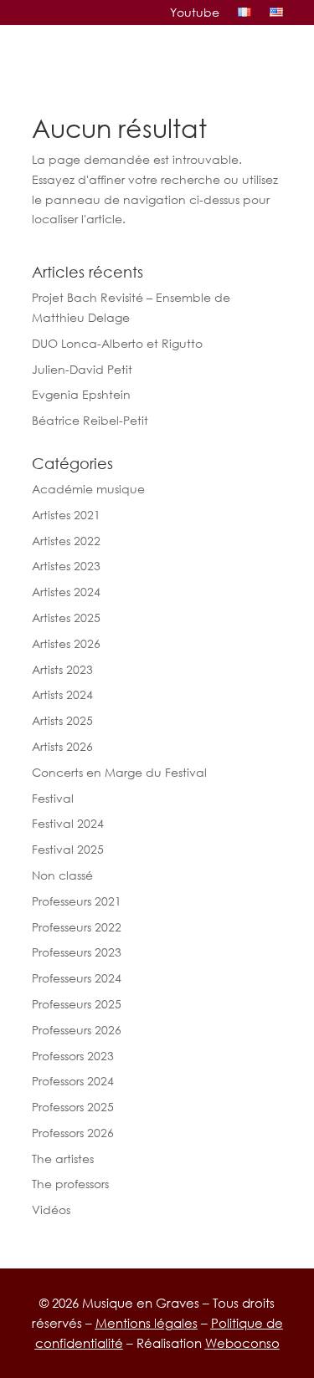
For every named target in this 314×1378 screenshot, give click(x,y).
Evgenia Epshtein (81, 394)
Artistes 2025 (66, 617)
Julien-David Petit (82, 369)
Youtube (194, 13)
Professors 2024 (73, 1081)
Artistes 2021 (66, 515)
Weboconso (242, 1342)
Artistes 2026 (66, 643)
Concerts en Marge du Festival (119, 772)
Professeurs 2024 (76, 978)
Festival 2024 (68, 823)
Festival (53, 798)
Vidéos (51, 1209)
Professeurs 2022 (76, 927)
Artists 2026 (62, 746)
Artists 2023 (62, 669)
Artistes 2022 (66, 540)
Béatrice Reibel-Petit (90, 420)
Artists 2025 (62, 720)
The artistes (63, 1158)
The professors (70, 1183)
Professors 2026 (73, 1132)
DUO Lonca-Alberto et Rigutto (117, 343)
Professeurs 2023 (76, 952)
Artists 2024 (62, 694)
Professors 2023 (73, 1056)
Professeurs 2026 (76, 1030)
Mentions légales (146, 1322)
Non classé (62, 875)
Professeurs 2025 (76, 1004)
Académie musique (88, 489)
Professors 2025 (73, 1107)
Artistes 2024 (66, 591)
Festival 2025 (68, 849)
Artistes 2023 (66, 566)
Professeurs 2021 (76, 901)
